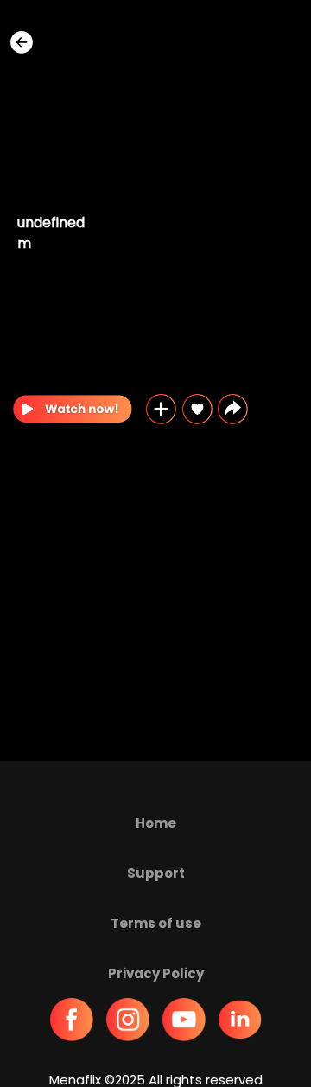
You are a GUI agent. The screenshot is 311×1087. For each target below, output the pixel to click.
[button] (233, 409)
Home (156, 823)
